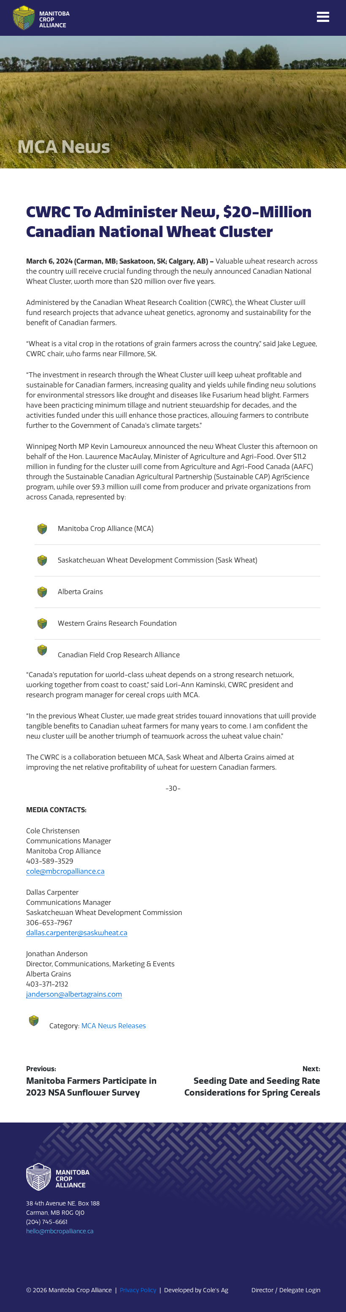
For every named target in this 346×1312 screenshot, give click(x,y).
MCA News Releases (113, 1026)
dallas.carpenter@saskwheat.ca (76, 933)
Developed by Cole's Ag (196, 1290)
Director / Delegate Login (285, 1290)
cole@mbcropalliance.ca (65, 871)
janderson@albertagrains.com (74, 994)
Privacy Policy (138, 1290)
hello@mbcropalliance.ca (60, 1231)
